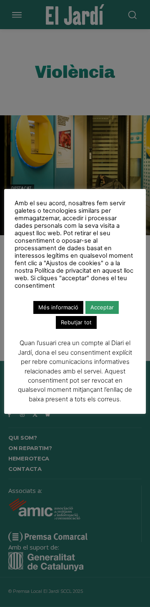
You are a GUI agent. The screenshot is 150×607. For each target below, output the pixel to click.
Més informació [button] (58, 307)
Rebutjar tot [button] (76, 322)
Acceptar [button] (102, 307)
